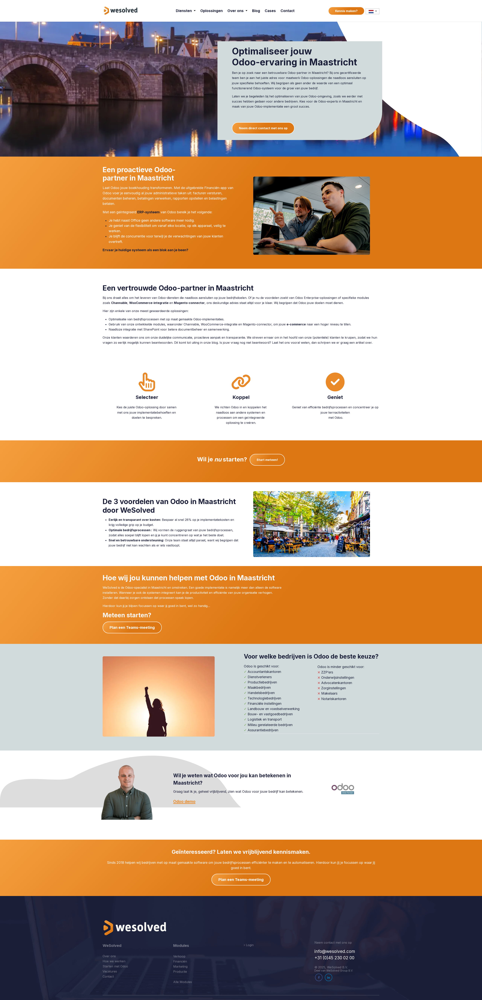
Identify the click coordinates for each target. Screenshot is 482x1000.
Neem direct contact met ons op (263, 128)
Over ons (109, 956)
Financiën (180, 961)
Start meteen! (267, 460)
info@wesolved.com (334, 951)
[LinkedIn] (328, 977)
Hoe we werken (114, 961)
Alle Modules (182, 982)
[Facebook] (319, 977)
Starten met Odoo (115, 966)
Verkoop (179, 956)
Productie (180, 971)
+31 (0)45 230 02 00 (334, 957)
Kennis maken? (346, 11)
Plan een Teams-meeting (132, 627)
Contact (108, 976)
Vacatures (110, 971)
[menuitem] (186, 10)
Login (249, 945)
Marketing (180, 966)
